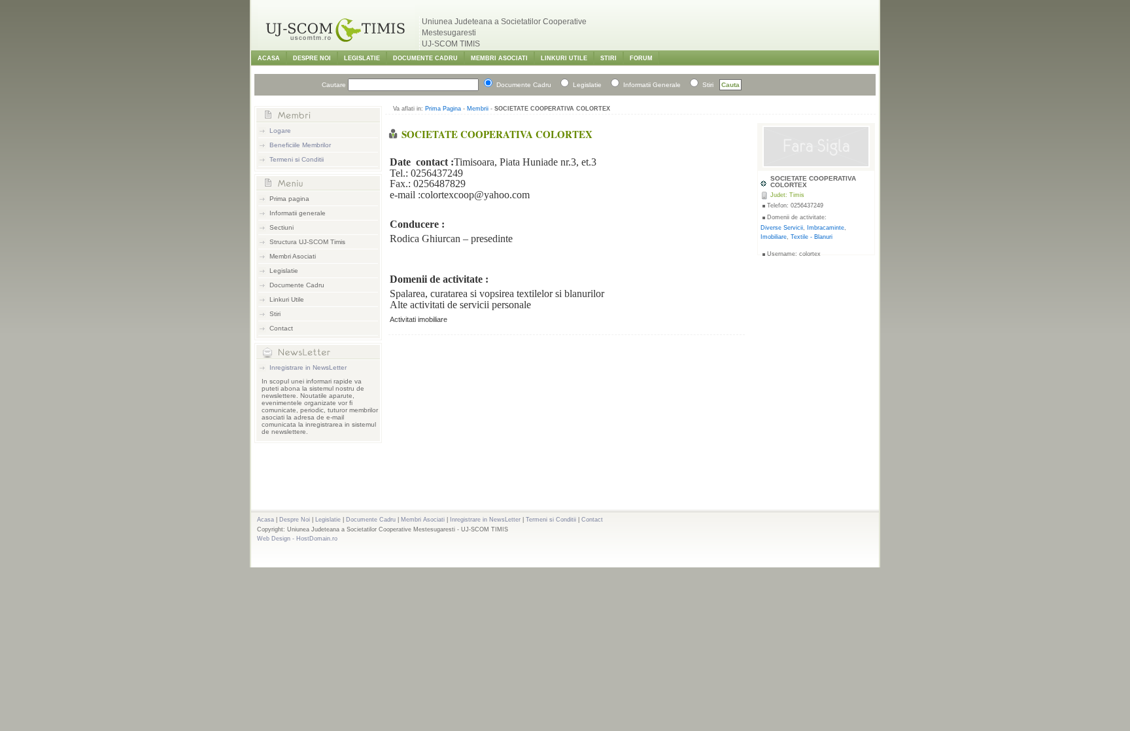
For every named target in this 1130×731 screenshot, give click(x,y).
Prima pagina (289, 198)
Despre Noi (312, 58)
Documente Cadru (425, 58)
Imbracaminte (825, 227)
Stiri (608, 58)
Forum (641, 58)
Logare (280, 130)
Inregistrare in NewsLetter (308, 367)
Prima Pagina (443, 108)
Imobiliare (774, 237)
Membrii (477, 108)
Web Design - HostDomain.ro (297, 538)
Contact (281, 328)
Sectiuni (281, 227)
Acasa (269, 58)
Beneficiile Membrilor (300, 145)
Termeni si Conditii (296, 159)
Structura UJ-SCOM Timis (307, 241)
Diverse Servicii (782, 227)
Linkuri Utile (564, 58)
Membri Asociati (499, 58)
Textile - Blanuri (811, 237)
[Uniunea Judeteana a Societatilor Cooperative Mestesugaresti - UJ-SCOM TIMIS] (336, 46)
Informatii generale (297, 213)
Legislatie (362, 58)
